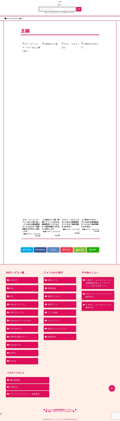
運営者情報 (15, 380)
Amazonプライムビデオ (20, 321)
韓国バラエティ (55, 296)
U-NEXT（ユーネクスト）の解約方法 (98, 306)
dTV (12, 296)
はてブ (53, 250)
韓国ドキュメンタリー (58, 329)
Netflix (13, 353)
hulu (12, 288)
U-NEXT (14, 280)
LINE (94, 250)
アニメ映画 (53, 313)
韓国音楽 (52, 337)
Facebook (40, 250)
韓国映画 (52, 288)
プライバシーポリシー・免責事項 (24, 394)
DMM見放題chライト (19, 337)
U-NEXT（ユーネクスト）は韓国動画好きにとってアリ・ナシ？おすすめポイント (98, 283)
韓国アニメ (53, 304)
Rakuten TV (15, 345)
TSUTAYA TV (16, 329)
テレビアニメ (54, 321)
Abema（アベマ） (18, 304)
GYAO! (13, 361)
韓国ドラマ (53, 280)
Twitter (28, 250)
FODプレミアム (17, 313)
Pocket (67, 250)
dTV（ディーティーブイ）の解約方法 (98, 295)
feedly (81, 250)
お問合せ (14, 387)
